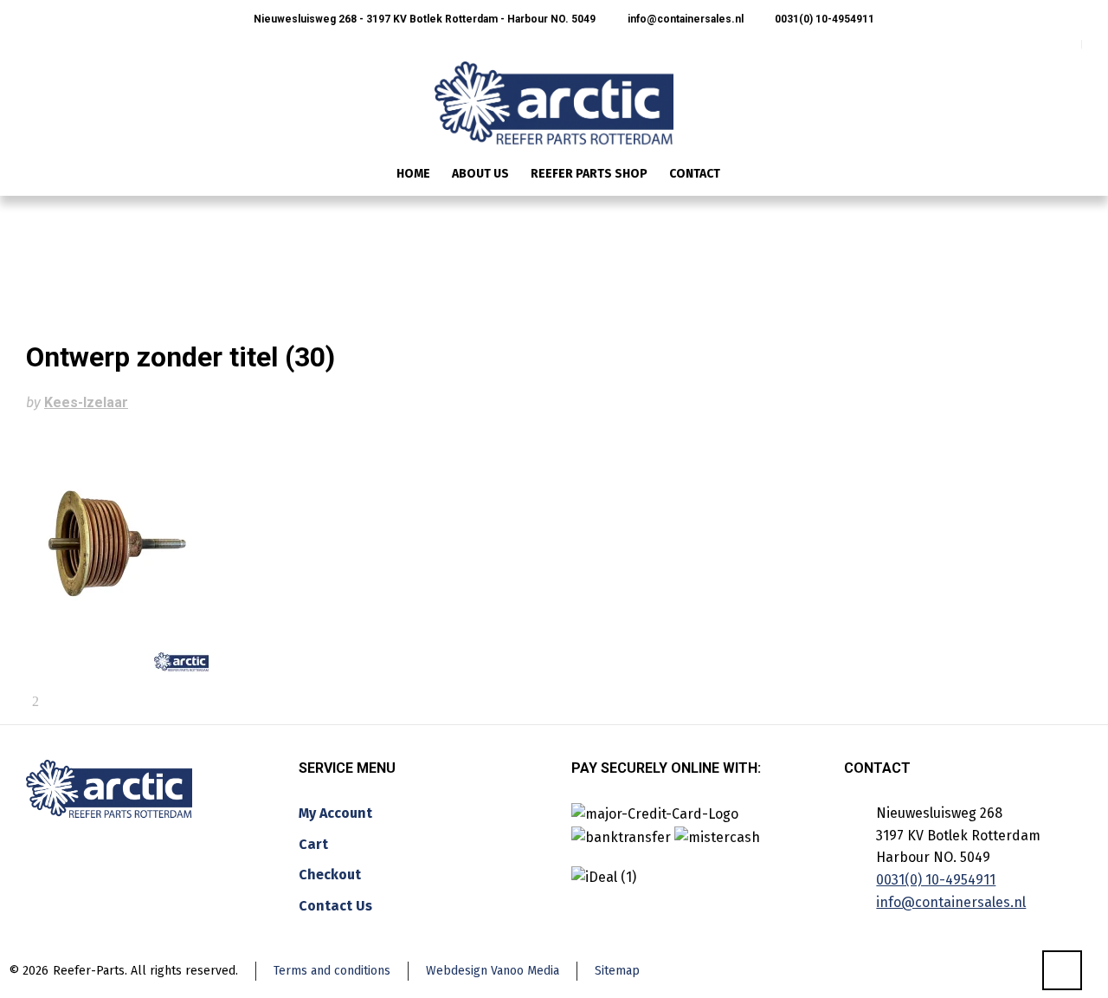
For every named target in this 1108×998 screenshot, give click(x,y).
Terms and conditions (332, 970)
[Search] (1071, 175)
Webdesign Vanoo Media (492, 970)
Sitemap (617, 970)
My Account (335, 813)
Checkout (330, 874)
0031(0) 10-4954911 (823, 19)
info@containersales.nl (684, 19)
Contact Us (335, 906)
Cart (313, 844)
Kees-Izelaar (86, 402)
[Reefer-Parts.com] (554, 92)
